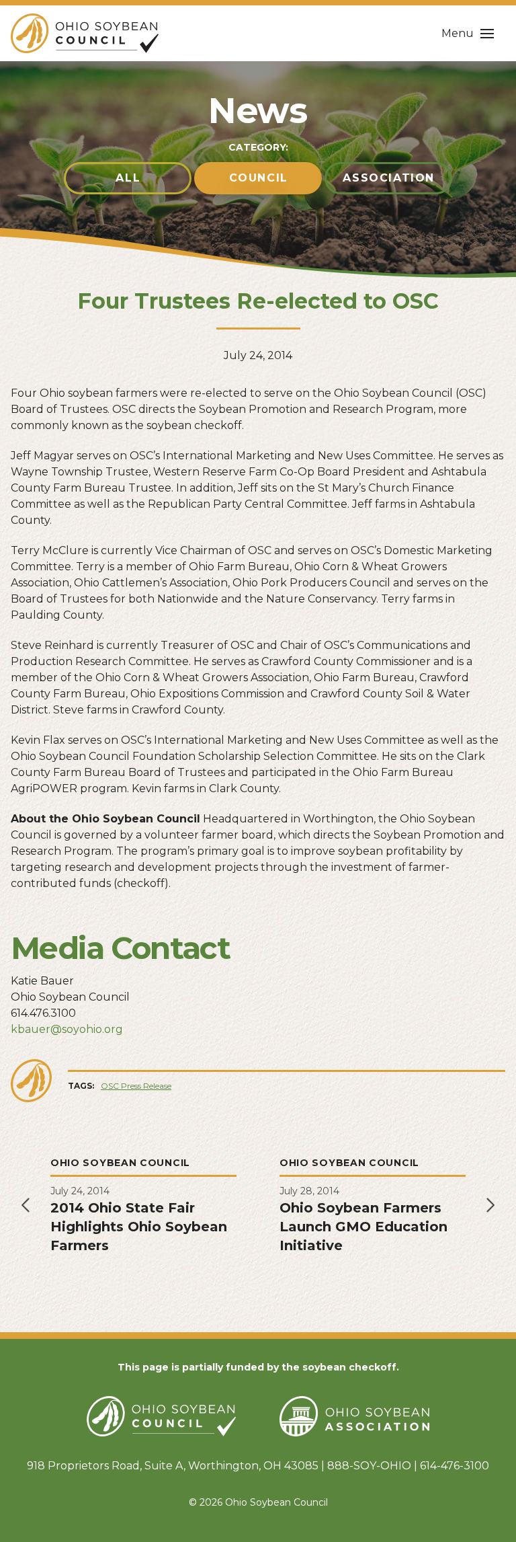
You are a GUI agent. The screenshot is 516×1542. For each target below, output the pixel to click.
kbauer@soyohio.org (67, 1029)
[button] (467, 34)
